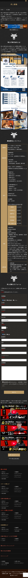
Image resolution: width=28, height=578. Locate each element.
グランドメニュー (18, 473)
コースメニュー (5, 475)
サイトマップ (4, 564)
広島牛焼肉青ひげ (6, 498)
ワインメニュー (18, 477)
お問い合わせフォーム (14, 455)
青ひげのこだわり (5, 473)
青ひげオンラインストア (7, 545)
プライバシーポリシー (19, 563)
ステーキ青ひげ (5, 484)
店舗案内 (17, 471)
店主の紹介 (4, 478)
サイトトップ (4, 556)
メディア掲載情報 (5, 563)
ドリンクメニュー (5, 477)
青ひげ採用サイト (14, 29)
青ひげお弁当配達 (6, 550)
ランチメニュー (18, 475)
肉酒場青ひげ (4, 525)
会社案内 (3, 561)
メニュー (17, 540)
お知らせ (3, 471)
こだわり (3, 540)
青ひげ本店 (4, 469)
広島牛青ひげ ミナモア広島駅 (9, 536)
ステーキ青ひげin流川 (7, 510)
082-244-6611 (15, 458)
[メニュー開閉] (26, 0)
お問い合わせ (17, 561)
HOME (2, 9)
